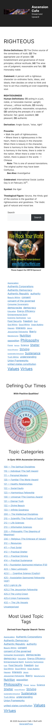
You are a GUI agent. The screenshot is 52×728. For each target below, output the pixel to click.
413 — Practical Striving (16, 556)
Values (13, 368)
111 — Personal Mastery (16, 475)
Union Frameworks (18, 360)
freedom (28, 321)
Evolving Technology (17, 318)
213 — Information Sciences (18, 527)
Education (12, 311)
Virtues (26, 369)
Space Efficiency (13, 349)
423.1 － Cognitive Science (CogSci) (22, 573)
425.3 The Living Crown (16, 594)
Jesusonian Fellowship (18, 331)
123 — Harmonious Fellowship (19, 492)
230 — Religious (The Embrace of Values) (25, 539)
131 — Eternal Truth (14, 501)
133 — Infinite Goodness (16, 510)
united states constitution (22, 364)
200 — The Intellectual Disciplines (21, 514)
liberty (32, 331)
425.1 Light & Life (12, 585)
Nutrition (25, 335)
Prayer (10, 345)
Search (11, 212)
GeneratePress (26, 724)
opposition (13, 340)
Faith (29, 318)
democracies (15, 307)
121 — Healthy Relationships (18, 484)
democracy (29, 307)
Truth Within (13, 357)
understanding (28, 356)
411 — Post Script (13, 547)
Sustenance (32, 353)
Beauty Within (14, 297)
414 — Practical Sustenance (18, 560)
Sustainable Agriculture (16, 354)
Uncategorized (11, 607)
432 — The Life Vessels (16, 602)
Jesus (29, 328)
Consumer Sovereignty (18, 304)
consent (26, 297)
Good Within (24, 324)
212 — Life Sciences (14, 523)
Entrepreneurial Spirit (18, 314)
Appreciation (13, 283)
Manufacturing (13, 336)
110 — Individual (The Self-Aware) (21, 471)
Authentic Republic (18, 293)
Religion (16, 345)
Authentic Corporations (20, 286)
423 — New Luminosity (16, 569)
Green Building (37, 324)
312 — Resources (12, 543)
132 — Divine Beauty (14, 505)
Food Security (15, 321)
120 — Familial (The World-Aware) (21, 479)
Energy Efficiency (26, 311)
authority (35, 293)
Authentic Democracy (20, 290)
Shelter (35, 345)
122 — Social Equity (14, 488)
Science (25, 345)
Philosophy (30, 340)
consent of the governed (21, 300)
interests (21, 328)
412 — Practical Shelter (15, 552)
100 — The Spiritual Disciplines (19, 466)
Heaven (11, 328)
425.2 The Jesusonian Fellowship (20, 589)
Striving (24, 349)
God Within (13, 324)
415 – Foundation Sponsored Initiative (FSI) (25, 564)
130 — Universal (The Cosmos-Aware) (23, 497)
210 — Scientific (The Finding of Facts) (23, 518)
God (35, 321)
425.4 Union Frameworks (16, 598)
